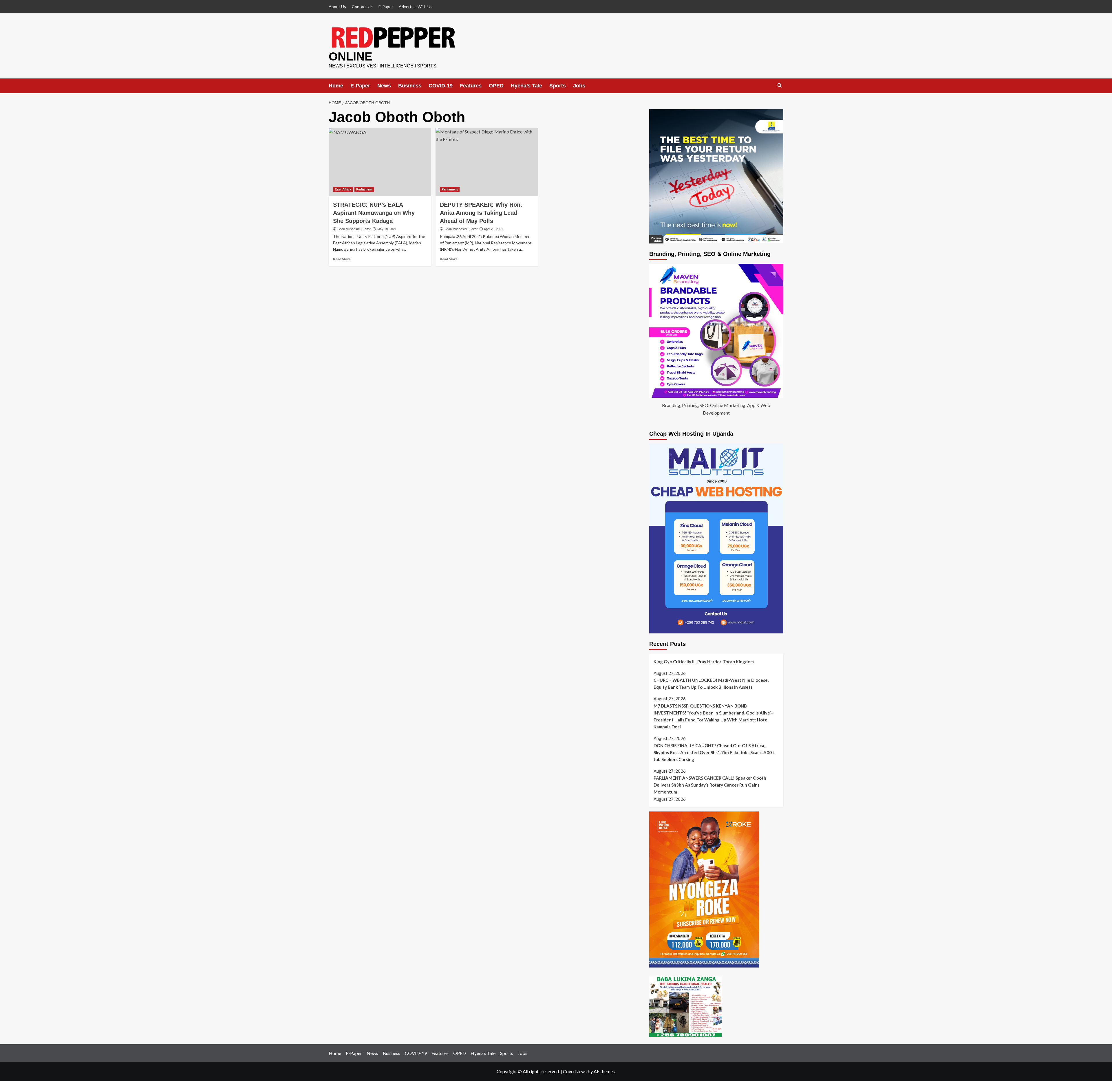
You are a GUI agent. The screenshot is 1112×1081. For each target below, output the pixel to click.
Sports (557, 86)
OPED (496, 86)
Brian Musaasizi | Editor (354, 229)
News (384, 86)
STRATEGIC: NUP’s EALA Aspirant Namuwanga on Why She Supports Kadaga (374, 212)
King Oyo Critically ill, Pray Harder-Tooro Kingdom (704, 661)
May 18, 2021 (386, 229)
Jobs (579, 86)
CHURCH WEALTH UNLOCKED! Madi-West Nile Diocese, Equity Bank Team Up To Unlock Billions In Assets (711, 683)
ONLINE (350, 56)
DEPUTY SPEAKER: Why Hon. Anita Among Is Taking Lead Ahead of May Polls (481, 212)
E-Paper (385, 6)
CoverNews (575, 1071)
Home (336, 86)
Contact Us (362, 6)
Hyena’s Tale (526, 86)
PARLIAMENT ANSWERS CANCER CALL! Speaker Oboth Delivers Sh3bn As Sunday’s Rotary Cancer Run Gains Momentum (710, 784)
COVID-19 (441, 86)
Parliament (364, 189)
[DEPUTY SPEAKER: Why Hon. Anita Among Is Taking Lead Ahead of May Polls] (487, 162)
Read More (342, 259)
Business (409, 86)
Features (471, 86)
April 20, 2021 (493, 229)
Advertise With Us (415, 6)
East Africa (343, 189)
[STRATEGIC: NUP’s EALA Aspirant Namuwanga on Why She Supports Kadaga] (380, 162)
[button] (779, 85)
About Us (337, 6)
